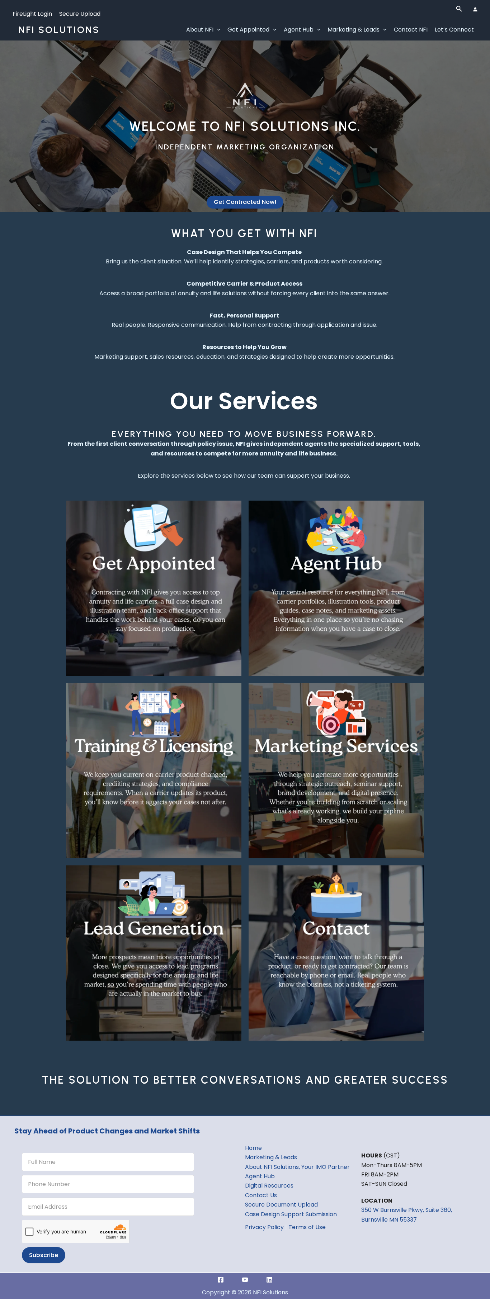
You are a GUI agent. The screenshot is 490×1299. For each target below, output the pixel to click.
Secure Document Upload (281, 1204)
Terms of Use (307, 1227)
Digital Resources (269, 1185)
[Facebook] (220, 1279)
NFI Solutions (59, 29)
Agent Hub (299, 29)
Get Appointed (248, 29)
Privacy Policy (264, 1227)
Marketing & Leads (354, 29)
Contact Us (261, 1195)
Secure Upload (79, 14)
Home (253, 1148)
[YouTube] (245, 1279)
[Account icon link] (475, 9)
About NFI (199, 29)
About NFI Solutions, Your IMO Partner (297, 1167)
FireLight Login (32, 14)
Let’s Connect (454, 29)
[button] (459, 9)
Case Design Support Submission (291, 1214)
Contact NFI (411, 29)
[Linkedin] (269, 1279)
